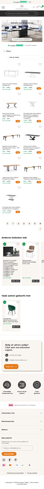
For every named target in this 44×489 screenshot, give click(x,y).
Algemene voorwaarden (15, 473)
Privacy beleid (32, 473)
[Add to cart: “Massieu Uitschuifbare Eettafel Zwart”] (39, 88)
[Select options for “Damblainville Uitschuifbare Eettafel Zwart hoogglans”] (17, 212)
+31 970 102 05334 (15, 355)
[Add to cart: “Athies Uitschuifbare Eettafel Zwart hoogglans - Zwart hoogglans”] (39, 152)
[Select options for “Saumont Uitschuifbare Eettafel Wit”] (17, 88)
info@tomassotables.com (18, 360)
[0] (41, 7)
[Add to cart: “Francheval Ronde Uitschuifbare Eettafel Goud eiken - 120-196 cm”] (17, 121)
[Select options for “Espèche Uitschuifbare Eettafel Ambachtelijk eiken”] (39, 182)
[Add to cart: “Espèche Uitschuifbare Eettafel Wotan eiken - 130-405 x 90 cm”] (17, 152)
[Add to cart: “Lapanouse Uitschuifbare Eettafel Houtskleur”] (17, 182)
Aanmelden (9, 454)
